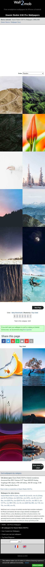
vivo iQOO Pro (8, 500)
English (28, 547)
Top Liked (35, 312)
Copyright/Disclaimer (20, 551)
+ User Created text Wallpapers (10, 531)
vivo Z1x (28, 500)
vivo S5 (12, 505)
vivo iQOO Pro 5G (19, 500)
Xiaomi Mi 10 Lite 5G (25, 495)
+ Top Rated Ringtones (7, 537)
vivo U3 (19, 503)
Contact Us (36, 551)
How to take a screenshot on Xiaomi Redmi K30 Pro (16, 489)
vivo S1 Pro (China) (7, 498)
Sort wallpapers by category (11, 473)
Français (20, 547)
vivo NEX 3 (35, 500)
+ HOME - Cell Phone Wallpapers (11, 525)
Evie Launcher (27, 330)
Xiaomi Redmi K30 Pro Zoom (10, 495)
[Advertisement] (22, 48)
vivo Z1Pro (27, 498)
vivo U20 (6, 505)
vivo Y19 (37, 503)
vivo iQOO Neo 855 (28, 503)
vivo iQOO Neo (18, 498)
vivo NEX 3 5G (11, 503)
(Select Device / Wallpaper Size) (11, 22)
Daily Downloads (17, 312)
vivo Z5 (33, 498)
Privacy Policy (29, 551)
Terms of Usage (10, 551)
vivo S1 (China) (37, 495)
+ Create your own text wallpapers (11, 534)
